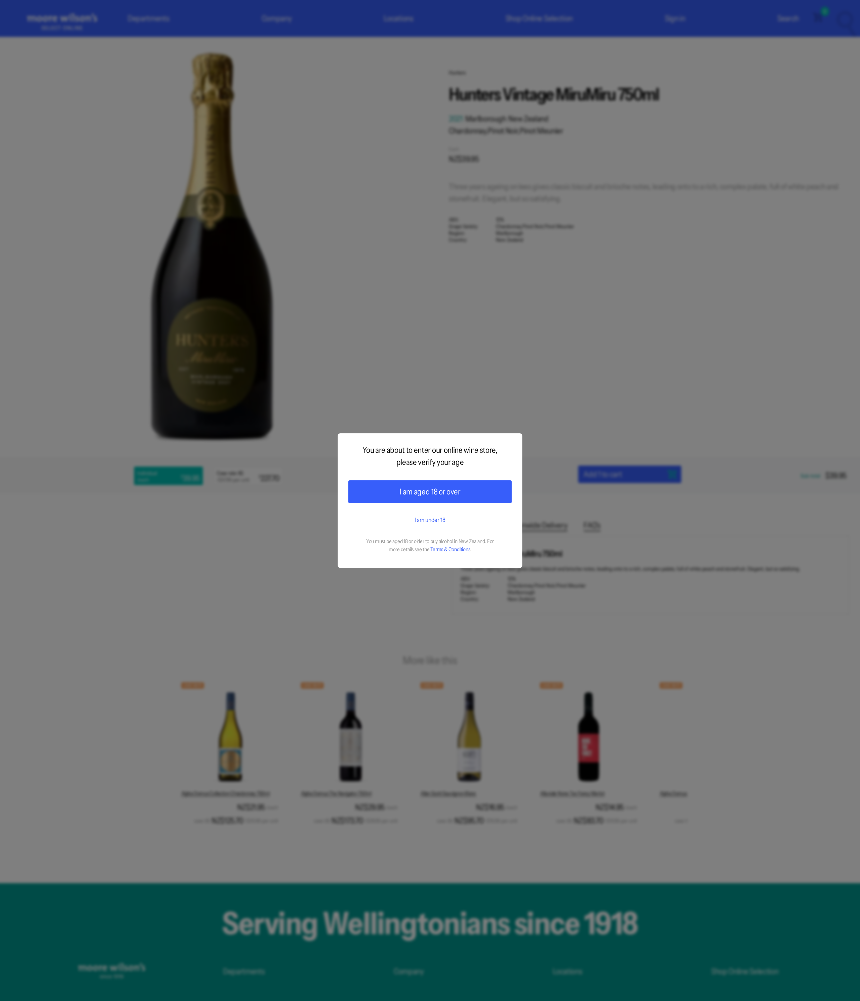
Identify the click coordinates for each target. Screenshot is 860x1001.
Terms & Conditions (450, 549)
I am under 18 (430, 520)
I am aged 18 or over (430, 491)
